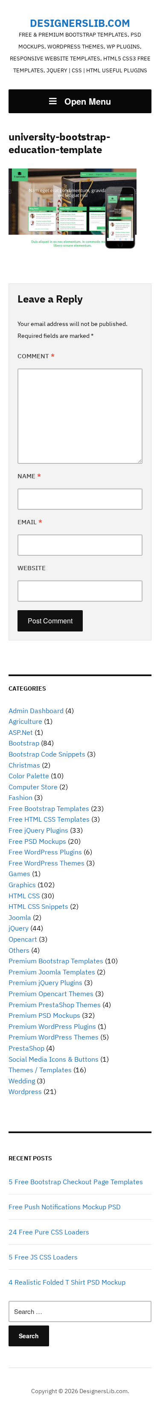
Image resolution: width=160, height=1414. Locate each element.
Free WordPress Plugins (45, 852)
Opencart (23, 939)
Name (29, 476)
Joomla (20, 917)
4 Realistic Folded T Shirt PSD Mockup (67, 1282)
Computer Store (33, 787)
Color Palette (29, 775)
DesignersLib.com (80, 23)
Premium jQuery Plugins (45, 982)
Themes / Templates (40, 1069)
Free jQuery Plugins (38, 830)
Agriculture (25, 721)
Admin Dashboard (36, 710)
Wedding (22, 1081)
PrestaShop (26, 1048)
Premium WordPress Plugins (52, 1026)
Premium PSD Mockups (44, 1015)
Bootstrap (24, 743)
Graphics (22, 884)
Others (19, 950)
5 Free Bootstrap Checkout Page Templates (76, 1181)
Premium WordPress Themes (54, 1037)
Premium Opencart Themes (51, 993)
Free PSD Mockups (37, 841)
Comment (36, 356)
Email (29, 522)
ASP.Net (21, 732)
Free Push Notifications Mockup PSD (65, 1207)
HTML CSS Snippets (38, 906)
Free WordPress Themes (46, 863)
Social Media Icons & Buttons (54, 1059)
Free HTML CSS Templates (49, 819)
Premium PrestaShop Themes (55, 1004)
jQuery (19, 928)
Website (31, 568)
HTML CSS (24, 895)
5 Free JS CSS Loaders (43, 1257)
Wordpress (25, 1091)
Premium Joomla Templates (52, 972)
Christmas (24, 765)
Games (19, 873)
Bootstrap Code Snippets (47, 754)
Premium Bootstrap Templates (56, 961)
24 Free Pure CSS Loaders (49, 1232)
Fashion (20, 797)
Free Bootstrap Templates (49, 808)
